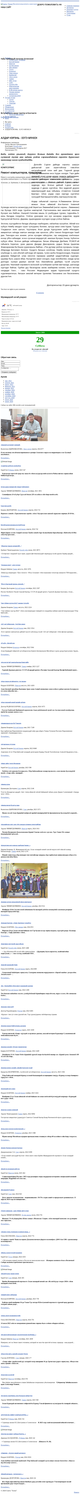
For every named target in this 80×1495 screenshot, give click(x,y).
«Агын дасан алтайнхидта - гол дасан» (13, 681)
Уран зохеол (13, 73)
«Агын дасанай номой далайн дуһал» (13, 702)
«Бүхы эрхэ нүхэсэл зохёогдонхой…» (13, 1129)
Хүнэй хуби (13, 84)
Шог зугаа (12, 81)
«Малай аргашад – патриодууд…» (12, 1474)
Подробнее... (5, 458)
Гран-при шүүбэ (6, 506)
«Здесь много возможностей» (11, 1316)
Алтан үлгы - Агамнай (17, 60)
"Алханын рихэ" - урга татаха (10, 565)
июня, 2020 (9, 401)
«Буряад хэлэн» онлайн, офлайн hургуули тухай (16, 1068)
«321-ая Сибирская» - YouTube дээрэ (13, 624)
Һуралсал (12, 71)
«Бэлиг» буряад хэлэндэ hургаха (11, 1148)
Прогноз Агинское (5, 328)
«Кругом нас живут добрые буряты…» (13, 1434)
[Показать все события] (40, 351)
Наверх (76, 1492)
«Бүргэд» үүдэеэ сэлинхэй (9, 1110)
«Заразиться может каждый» (10, 445)
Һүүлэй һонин (14, 62)
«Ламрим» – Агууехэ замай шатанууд (13, 1453)
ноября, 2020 (9, 392)
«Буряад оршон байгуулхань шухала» (13, 1026)
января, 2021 (9, 388)
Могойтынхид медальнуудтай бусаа (13, 525)
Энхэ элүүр (13, 77)
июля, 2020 (9, 400)
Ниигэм (12, 64)
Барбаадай (12, 75)
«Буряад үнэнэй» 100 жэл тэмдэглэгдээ (14, 1047)
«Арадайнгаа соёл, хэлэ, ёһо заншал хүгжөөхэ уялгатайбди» (21, 824)
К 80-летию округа (16, 90)
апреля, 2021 (9, 383)
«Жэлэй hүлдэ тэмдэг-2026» (10, 1274)
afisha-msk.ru (77, 133)
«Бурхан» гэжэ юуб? (7, 1007)
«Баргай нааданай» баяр (9, 965)
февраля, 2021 (10, 386)
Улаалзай (12, 103)
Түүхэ (11, 69)
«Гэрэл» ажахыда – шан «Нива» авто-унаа (15, 1211)
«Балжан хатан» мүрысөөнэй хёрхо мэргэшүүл (16, 902)
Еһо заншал (13, 67)
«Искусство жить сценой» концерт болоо (14, 1354)
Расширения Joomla (75, 301)
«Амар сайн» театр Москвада (10, 763)
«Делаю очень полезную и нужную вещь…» (15, 1232)
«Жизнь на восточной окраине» (11, 1253)
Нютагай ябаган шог (16, 114)
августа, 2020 (9, 398)
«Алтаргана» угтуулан (8, 744)
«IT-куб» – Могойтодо (8, 643)
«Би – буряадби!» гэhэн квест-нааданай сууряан (17, 986)
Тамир (11, 79)
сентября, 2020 (10, 396)
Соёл (11, 82)
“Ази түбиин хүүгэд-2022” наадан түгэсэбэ (15, 603)
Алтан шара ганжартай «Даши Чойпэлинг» (15, 487)
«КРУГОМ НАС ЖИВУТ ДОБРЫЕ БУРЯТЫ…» (14, 1415)
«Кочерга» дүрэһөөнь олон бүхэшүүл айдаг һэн (16, 1396)
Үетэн (11, 99)
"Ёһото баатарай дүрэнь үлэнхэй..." (13, 584)
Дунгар (11, 101)
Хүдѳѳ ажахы (14, 65)
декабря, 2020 (10, 390)
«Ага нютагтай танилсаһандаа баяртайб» (15, 662)
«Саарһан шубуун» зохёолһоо (11, 466)
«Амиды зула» (5, 784)
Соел (19, 788)
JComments (40, 293)
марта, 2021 (9, 384)
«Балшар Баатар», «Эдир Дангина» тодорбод (16, 923)
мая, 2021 (8, 381)
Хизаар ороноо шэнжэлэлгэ (14, 93)
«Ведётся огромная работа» (10, 1169)
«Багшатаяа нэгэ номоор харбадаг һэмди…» (15, 845)
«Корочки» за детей (7, 1375)
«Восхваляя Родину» (7, 1190)
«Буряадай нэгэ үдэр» (8, 1089)
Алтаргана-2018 (15, 96)
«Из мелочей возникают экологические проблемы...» (18, 1335)
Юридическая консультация (14, 87)
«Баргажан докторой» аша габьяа (12, 944)
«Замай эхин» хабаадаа (9, 1295)
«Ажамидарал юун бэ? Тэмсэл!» (11, 723)
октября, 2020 (10, 394)
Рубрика (11, 470)
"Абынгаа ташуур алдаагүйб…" (11, 546)
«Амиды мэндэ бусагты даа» (10, 805)
